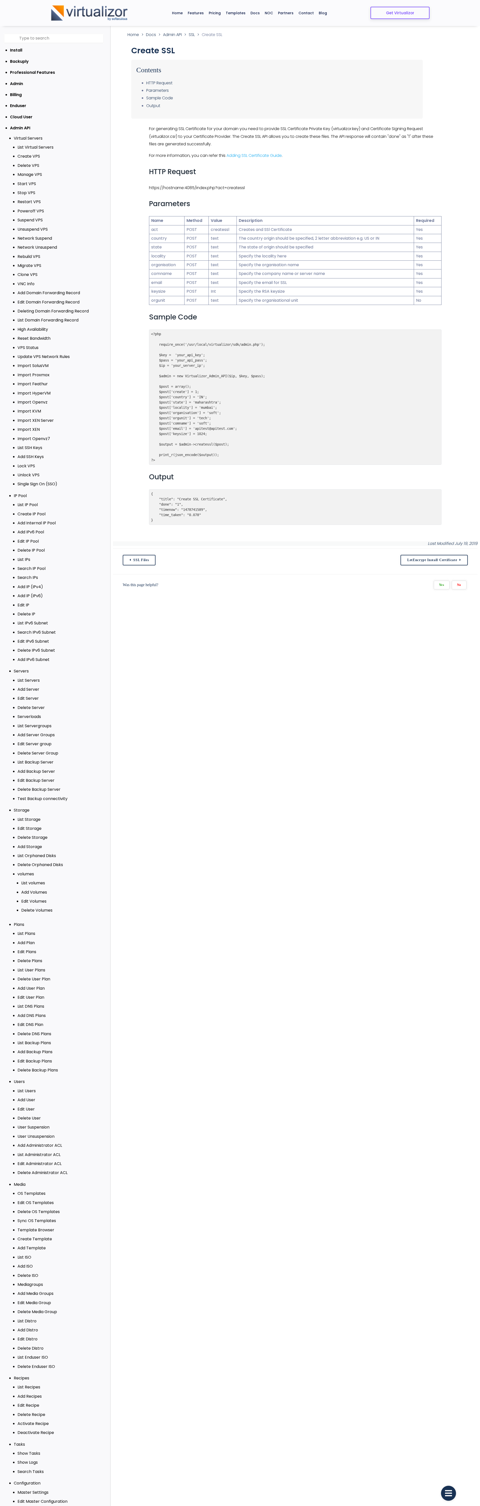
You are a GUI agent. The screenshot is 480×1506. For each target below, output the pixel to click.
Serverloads (29, 716)
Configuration (27, 1483)
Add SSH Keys (31, 457)
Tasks (19, 1444)
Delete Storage (33, 837)
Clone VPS (28, 274)
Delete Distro (31, 1348)
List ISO (24, 1257)
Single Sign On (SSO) (37, 484)
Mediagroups (30, 1284)
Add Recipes (30, 1396)
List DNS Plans (31, 1006)
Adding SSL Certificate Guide (254, 155)
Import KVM (29, 411)
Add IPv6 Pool (31, 532)
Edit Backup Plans (35, 1061)
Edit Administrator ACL (40, 1164)
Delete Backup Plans (38, 1070)
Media (20, 1184)
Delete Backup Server (39, 789)
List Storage (29, 819)
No (459, 585)
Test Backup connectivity (43, 799)
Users (19, 1081)
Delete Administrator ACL (43, 1173)
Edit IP (23, 605)
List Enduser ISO (33, 1357)
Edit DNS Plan (30, 1024)
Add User (26, 1100)
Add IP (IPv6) (30, 596)
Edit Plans (27, 952)
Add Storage (30, 847)
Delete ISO (28, 1275)
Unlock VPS (29, 475)
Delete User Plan (34, 979)
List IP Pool (28, 505)
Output (153, 106)
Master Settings (33, 1492)
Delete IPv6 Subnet (36, 650)
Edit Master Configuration (43, 1501)
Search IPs (28, 577)
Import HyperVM (34, 393)
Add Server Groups (36, 735)
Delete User (29, 1118)
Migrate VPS (29, 265)
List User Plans (31, 970)
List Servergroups (35, 726)
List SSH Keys (30, 448)
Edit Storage (30, 828)
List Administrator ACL (39, 1155)
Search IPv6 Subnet (37, 632)
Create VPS (29, 156)
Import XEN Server (36, 420)
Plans (19, 924)
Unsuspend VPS (33, 229)
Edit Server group (35, 744)
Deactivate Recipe (36, 1432)
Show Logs (28, 1462)
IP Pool (20, 496)
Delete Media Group (37, 1312)
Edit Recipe (28, 1405)
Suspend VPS (30, 220)
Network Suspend (35, 238)
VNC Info (26, 284)
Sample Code (159, 98)
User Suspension (34, 1127)
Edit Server (28, 698)
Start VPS (27, 184)
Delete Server (31, 707)
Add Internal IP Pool (37, 523)
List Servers (29, 680)
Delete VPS (28, 165)
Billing (16, 95)
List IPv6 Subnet (33, 623)
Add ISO (25, 1266)
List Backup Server (36, 762)
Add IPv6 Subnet (34, 659)
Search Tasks (31, 1471)
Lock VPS (26, 466)
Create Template (35, 1239)
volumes (26, 874)
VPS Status (28, 347)
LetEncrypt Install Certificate (432, 560)
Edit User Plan (31, 997)
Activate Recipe (33, 1423)
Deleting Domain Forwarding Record (53, 311)
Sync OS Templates (37, 1221)
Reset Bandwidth (34, 338)
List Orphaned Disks (37, 856)
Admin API (20, 128)
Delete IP (26, 614)
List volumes (33, 883)
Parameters (157, 90)
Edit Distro (28, 1339)
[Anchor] (200, 172)
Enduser (18, 106)
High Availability (33, 329)
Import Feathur (33, 384)
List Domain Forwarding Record (48, 320)
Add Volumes (34, 892)
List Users (27, 1091)
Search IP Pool (32, 568)
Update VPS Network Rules (44, 356)
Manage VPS (30, 174)
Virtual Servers (28, 138)
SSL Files (141, 560)
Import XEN (29, 429)
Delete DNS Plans (34, 1034)
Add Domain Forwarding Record (49, 293)
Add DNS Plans (32, 1015)
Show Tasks (29, 1453)
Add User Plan (31, 988)
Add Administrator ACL (40, 1145)
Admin (16, 84)
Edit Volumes (33, 901)
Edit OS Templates (36, 1203)
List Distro (27, 1321)
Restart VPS (29, 202)
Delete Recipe (31, 1414)
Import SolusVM (33, 365)
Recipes (21, 1378)
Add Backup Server (36, 771)
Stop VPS (26, 193)
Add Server (28, 689)
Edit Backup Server (36, 780)
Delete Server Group (38, 753)
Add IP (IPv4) (30, 587)
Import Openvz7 (34, 439)
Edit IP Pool (28, 541)
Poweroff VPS (31, 211)
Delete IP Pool (31, 550)
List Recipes (29, 1387)
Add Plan (26, 943)
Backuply (19, 61)
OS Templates (32, 1193)
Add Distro (28, 1330)
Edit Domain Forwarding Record (49, 302)
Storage (22, 810)
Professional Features (32, 72)
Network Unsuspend (37, 247)
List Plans (26, 933)
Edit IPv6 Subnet (33, 641)
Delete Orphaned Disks (40, 865)
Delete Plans (30, 961)
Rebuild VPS (29, 256)
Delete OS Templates (39, 1212)
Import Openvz (33, 402)
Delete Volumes (36, 910)
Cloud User (21, 117)
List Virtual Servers (36, 147)
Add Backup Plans (35, 1052)
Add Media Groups (36, 1293)
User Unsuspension (36, 1136)
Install (16, 50)
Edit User (26, 1109)
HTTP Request (159, 83)
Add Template (32, 1248)
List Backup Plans (34, 1043)
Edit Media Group (34, 1303)
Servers (21, 671)
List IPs (24, 559)
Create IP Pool (32, 514)
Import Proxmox (34, 375)
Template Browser (36, 1230)
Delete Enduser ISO (36, 1366)
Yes (441, 585)
